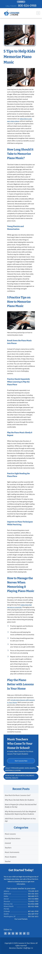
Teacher (8, 861)
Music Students (10, 857)
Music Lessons (10, 834)
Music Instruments (12, 852)
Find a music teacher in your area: (21, 888)
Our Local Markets (21, 919)
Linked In (13, 933)
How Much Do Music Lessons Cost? (17, 795)
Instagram (28, 933)
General (8, 843)
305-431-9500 (33, 906)
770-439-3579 (33, 891)
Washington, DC (10, 916)
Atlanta (6, 891)
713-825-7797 (33, 901)
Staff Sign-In (28, 948)
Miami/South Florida (8, 907)
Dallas (6, 896)
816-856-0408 (33, 904)
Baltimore (7, 894)
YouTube (16, 933)
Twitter (9, 933)
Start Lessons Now (21, 761)
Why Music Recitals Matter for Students (19, 800)
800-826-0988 (27, 5)
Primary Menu (38, 13)
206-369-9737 (33, 914)
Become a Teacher (15, 948)
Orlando (7, 911)
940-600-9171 (33, 896)
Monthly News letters (12, 838)
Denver (6, 899)
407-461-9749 (33, 911)
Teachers (8, 848)
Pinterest (20, 933)
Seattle (6, 914)
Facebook (5, 933)
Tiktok (24, 933)
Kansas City (8, 904)
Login (21, 2)
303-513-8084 (33, 899)
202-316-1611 (33, 894)
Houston (7, 901)
